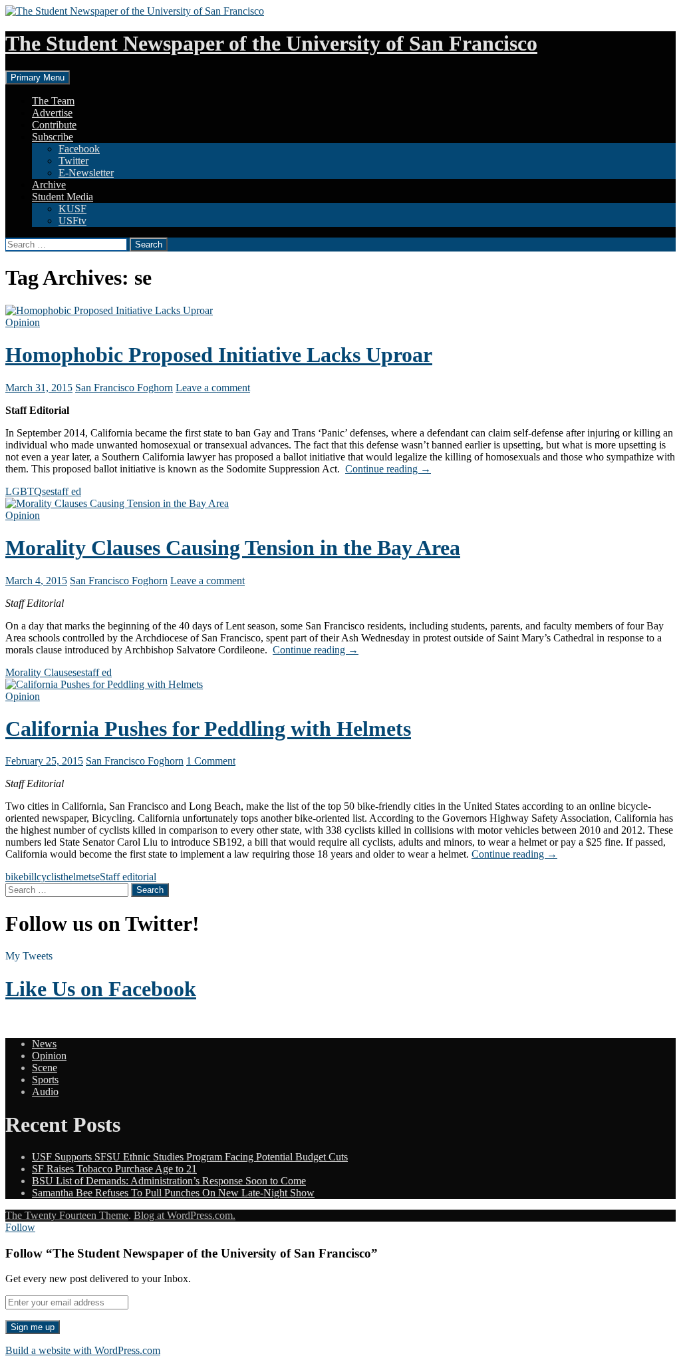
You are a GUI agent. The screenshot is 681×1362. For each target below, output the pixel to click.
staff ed (66, 491)
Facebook (79, 148)
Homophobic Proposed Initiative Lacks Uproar (218, 355)
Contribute (54, 124)
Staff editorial (128, 876)
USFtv (72, 220)
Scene (44, 1067)
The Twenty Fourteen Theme (66, 1215)
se (46, 491)
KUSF (72, 208)
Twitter (73, 160)
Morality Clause (38, 672)
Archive (49, 184)
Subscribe (52, 136)
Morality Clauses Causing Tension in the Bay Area (232, 548)
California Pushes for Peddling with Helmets (208, 729)
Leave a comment (213, 387)
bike (14, 876)
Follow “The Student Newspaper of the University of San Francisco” (191, 1253)
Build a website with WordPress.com (82, 1350)
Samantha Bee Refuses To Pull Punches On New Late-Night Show (173, 1192)
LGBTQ (23, 491)
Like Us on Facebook (100, 989)
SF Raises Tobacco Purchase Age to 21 (114, 1168)
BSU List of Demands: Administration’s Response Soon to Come (169, 1180)
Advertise (52, 112)
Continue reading (388, 468)
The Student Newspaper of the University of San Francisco (271, 43)
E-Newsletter (86, 172)
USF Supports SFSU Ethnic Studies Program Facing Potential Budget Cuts (190, 1156)
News (44, 1043)
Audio (45, 1091)
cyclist (50, 876)
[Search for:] (67, 244)
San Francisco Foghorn (124, 387)
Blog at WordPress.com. (184, 1215)
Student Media (62, 196)
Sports (45, 1079)
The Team (53, 100)
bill (30, 876)
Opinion (22, 322)
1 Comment (210, 760)
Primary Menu (38, 78)
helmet (77, 876)
